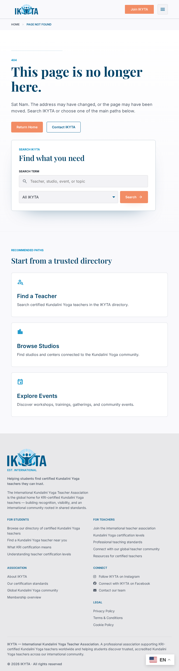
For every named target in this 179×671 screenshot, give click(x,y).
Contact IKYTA (63, 127)
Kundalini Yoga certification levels (118, 535)
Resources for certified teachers (117, 556)
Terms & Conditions (108, 618)
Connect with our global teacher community (126, 549)
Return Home (27, 127)
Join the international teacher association (124, 528)
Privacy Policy (104, 611)
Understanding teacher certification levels (39, 554)
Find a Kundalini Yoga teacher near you (37, 540)
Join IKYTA (139, 9)
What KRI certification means (29, 547)
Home (15, 24)
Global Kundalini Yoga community (32, 590)
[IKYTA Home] (26, 457)
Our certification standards (27, 583)
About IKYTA (17, 576)
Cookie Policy (103, 625)
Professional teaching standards (117, 542)
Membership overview (24, 597)
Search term (29, 171)
